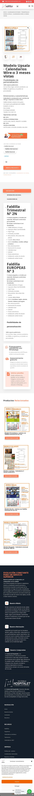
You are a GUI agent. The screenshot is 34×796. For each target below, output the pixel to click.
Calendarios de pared (14, 12)
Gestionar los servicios (7, 777)
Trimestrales (25, 12)
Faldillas (7, 728)
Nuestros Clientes (9, 757)
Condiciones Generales (11, 754)
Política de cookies (10, 751)
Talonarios (7, 737)
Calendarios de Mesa (10, 734)
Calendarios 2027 (9, 740)
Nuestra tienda (9, 712)
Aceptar (17, 781)
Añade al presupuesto (12, 167)
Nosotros (7, 717)
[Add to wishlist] (6, 27)
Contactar (7, 715)
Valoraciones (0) (12, 199)
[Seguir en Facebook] (27, 1)
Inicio (5, 12)
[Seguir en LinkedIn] (29, 1)
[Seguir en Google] (31, 1)
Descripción (10, 190)
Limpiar (6, 156)
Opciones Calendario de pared (12, 144)
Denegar (17, 786)
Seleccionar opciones (12, 438)
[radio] (11, 149)
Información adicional (14, 195)
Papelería (7, 731)
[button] (31, 761)
